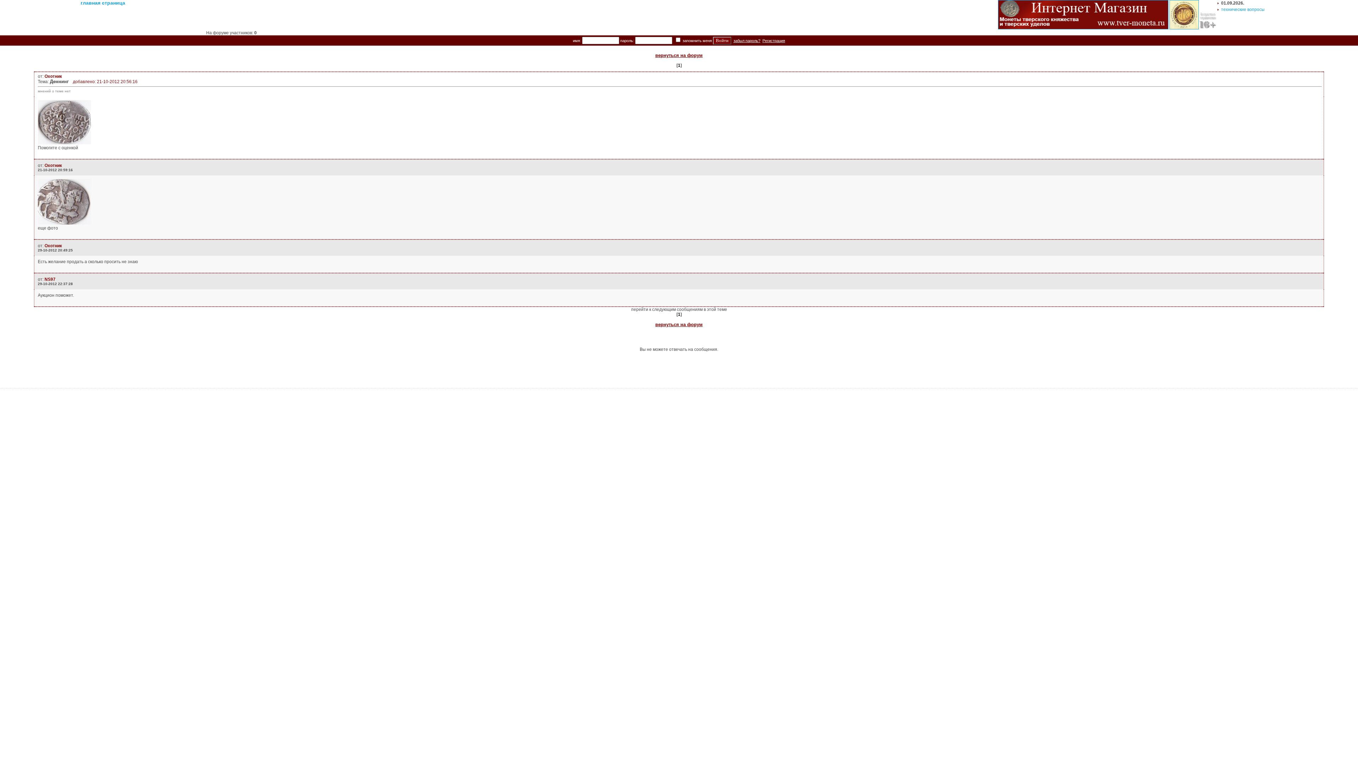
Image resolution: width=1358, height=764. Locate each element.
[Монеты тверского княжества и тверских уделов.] (1083, 27)
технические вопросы (1243, 9)
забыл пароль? (746, 41)
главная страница (103, 3)
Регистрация (773, 41)
